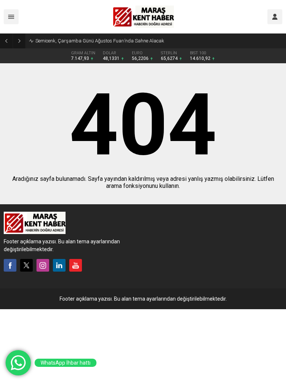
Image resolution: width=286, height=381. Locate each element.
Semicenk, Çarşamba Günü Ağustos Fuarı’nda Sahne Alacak (99, 41)
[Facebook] (10, 265)
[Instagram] (42, 265)
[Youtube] (75, 265)
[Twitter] (26, 265)
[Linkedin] (59, 265)
